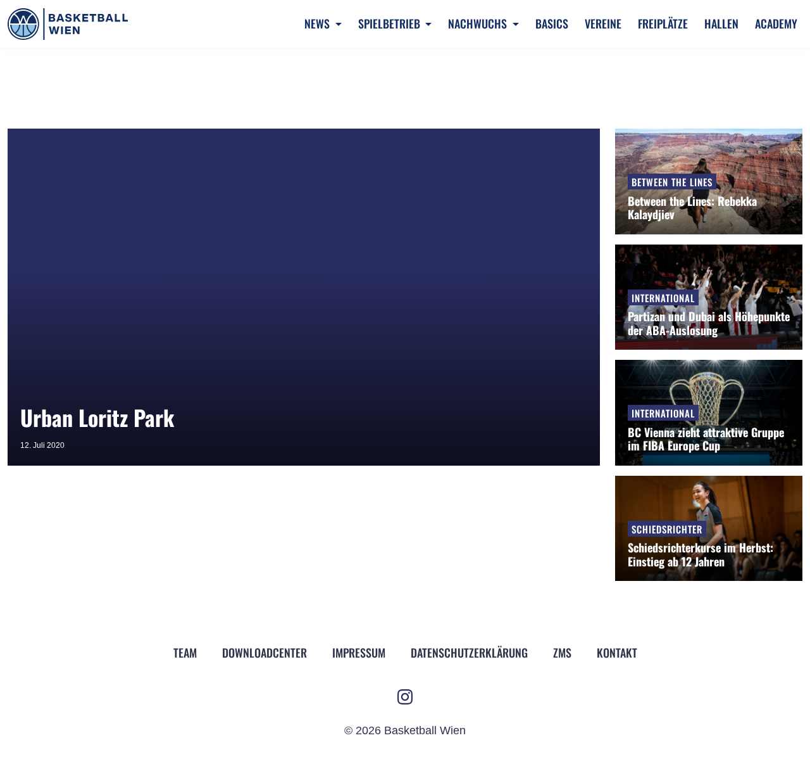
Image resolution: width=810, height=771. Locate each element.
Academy (776, 23)
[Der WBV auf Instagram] (405, 696)
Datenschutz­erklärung (469, 652)
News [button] (318, 23)
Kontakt (617, 652)
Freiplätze (663, 23)
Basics (551, 23)
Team (185, 652)
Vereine (603, 23)
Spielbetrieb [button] (390, 23)
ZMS (562, 652)
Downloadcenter (264, 652)
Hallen (721, 23)
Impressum (358, 652)
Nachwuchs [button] (478, 23)
